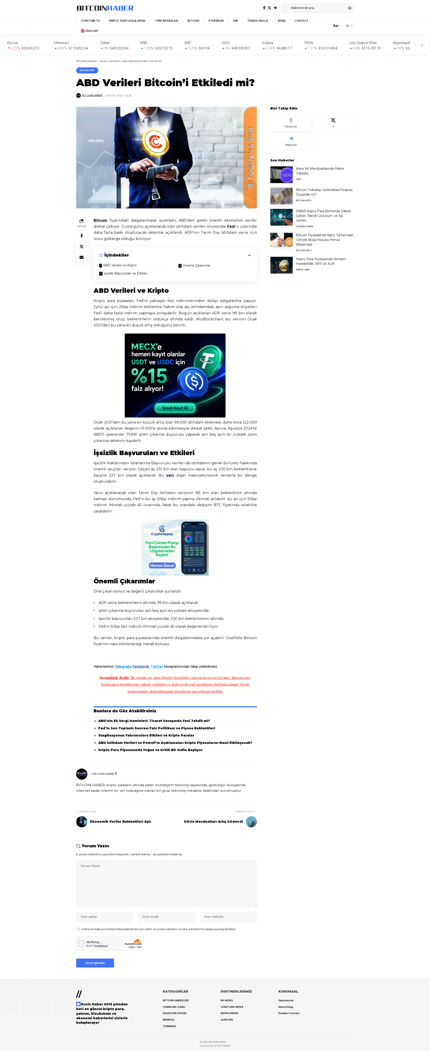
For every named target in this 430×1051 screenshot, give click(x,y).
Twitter (156, 666)
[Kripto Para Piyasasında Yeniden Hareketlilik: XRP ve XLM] (281, 265)
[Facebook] (264, 8)
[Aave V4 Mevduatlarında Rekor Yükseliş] (281, 174)
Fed (231, 226)
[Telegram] (275, 8)
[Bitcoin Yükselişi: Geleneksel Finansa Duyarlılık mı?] (281, 196)
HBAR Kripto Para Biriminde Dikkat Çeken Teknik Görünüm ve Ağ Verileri (323, 216)
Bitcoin (100, 220)
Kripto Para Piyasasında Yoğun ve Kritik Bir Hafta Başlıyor (150, 750)
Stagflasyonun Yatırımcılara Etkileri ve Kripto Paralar (146, 735)
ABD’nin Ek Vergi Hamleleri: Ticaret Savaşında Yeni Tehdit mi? (154, 721)
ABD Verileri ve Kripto (120, 265)
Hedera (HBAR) (304, 226)
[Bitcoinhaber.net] (105, 8)
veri (170, 475)
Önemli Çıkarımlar (196, 265)
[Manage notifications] (420, 1034)
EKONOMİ (87, 70)
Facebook (140, 666)
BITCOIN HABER (92, 95)
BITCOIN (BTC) (304, 200)
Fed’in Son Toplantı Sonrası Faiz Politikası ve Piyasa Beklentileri (156, 728)
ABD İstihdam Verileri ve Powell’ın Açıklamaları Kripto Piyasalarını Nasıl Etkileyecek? (175, 743)
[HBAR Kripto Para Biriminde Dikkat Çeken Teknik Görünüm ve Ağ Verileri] (281, 217)
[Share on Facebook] (81, 235)
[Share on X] (81, 246)
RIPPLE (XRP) (303, 269)
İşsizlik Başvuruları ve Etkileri (125, 273)
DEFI (298, 179)
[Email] (81, 257)
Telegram (123, 666)
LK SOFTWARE (222, 1045)
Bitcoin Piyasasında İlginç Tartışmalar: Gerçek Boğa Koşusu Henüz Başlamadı (325, 239)
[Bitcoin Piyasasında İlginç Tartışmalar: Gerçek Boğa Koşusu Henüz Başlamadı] (281, 241)
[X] (269, 8)
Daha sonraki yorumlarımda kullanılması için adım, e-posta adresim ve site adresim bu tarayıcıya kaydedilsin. (159, 929)
